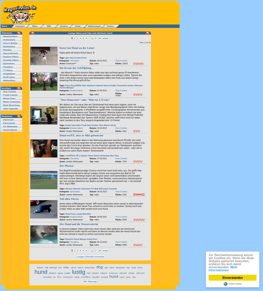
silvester (123, 273)
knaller (67, 273)
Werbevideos (9, 80)
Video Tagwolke (10, 108)
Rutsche (69, 239)
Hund (62, 88)
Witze (33, 26)
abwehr (40, 267)
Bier (84, 85)
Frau (73, 214)
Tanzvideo (76, 125)
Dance (107, 125)
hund (83, 58)
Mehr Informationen (223, 268)
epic (67, 58)
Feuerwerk (121, 85)
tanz (134, 277)
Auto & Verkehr (10, 43)
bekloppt (69, 88)
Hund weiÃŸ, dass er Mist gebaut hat (81, 135)
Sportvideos (9, 63)
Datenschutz (9, 123)
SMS (48, 26)
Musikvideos (9, 46)
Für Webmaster (10, 126)
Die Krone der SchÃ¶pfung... (76, 68)
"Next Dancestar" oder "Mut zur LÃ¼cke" (85, 99)
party (128, 277)
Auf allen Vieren (69, 198)
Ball (96, 189)
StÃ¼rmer (103, 189)
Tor (92, 189)
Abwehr (77, 189)
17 (95, 38)
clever (90, 156)
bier (60, 267)
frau (128, 267)
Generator (18, 26)
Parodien (7, 50)
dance (80, 267)
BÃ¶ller (78, 85)
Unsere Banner (10, 130)
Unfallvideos (9, 74)
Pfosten (69, 189)
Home (4, 26)
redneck (99, 85)
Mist (112, 156)
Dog (73, 85)
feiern (106, 85)
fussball (104, 277)
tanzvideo (47, 277)
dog (99, 267)
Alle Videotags (90, 281)
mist (89, 273)
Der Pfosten (66, 165)
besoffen (96, 277)
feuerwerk (120, 267)
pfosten (95, 273)
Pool (95, 239)
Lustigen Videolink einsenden (90, 257)
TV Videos (8, 70)
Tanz (101, 125)
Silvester (139, 85)
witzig (113, 125)
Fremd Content (10, 95)
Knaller (112, 85)
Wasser (82, 239)
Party (67, 85)
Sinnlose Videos (10, 57)
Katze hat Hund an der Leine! (77, 48)
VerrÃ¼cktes (9, 77)
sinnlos (130, 85)
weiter (105, 38)
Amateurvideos (10, 36)
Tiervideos (8, 67)
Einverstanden (232, 277)
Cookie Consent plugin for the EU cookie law (233, 284)
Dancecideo (92, 125)
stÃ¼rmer (140, 273)
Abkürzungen (94, 26)
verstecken (104, 156)
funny (78, 58)
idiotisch (91, 85)
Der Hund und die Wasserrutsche (79, 224)
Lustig (79, 214)
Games (110, 26)
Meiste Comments (11, 102)
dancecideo (90, 267)
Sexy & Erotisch (10, 53)
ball (46, 267)
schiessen (86, 189)
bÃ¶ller (66, 267)
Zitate (77, 26)
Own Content (9, 92)
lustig (68, 125)
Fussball (113, 189)
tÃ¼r (78, 156)
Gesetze (63, 26)
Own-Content (121, 61)
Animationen (9, 40)
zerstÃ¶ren (70, 156)
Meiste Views (9, 98)
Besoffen (86, 214)
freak (134, 267)
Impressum (8, 120)
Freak (84, 125)
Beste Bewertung (11, 105)
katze (72, 58)
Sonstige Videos (11, 60)
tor (54, 277)
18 (99, 38)
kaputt (84, 156)
